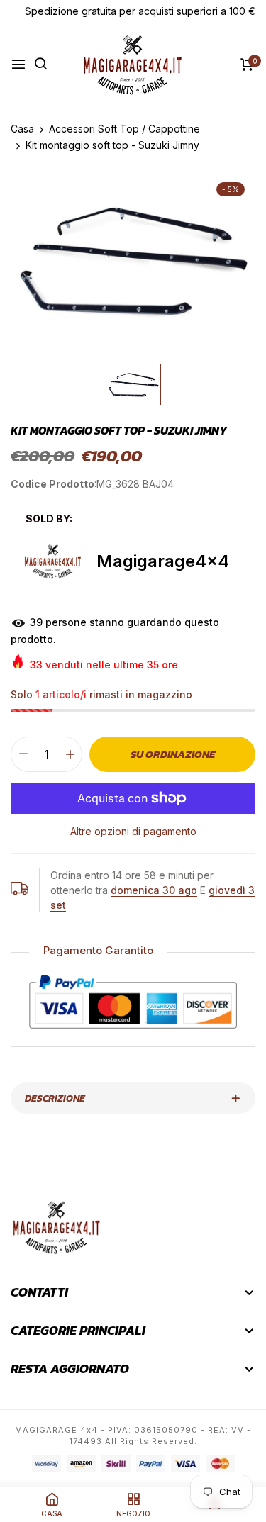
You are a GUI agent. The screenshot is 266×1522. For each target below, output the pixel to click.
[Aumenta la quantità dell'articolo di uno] (70, 754)
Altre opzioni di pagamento (133, 831)
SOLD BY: (49, 519)
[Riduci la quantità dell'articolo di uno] (23, 754)
